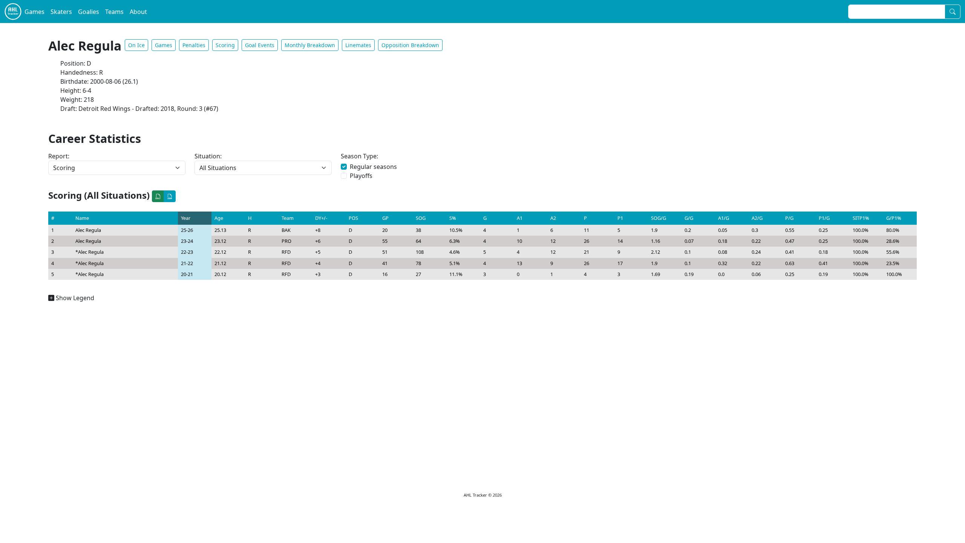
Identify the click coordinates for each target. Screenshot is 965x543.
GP (385, 218)
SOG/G (658, 218)
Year (185, 218)
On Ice (136, 45)
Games (34, 12)
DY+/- (321, 218)
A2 (553, 218)
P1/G (824, 218)
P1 (620, 218)
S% (452, 218)
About (138, 12)
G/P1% (893, 218)
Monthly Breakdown (310, 45)
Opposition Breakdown (410, 45)
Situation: (208, 156)
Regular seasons (373, 167)
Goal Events (259, 45)
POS (353, 218)
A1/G (723, 218)
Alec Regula (88, 230)
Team (288, 218)
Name (82, 218)
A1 (519, 218)
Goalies (88, 12)
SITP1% (861, 218)
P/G (789, 218)
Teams (114, 12)
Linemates (358, 45)
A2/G (757, 218)
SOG (421, 218)
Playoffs (361, 176)
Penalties (193, 45)
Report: (58, 156)
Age (218, 218)
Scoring (225, 45)
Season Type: (359, 156)
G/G (689, 218)
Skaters (61, 12)
